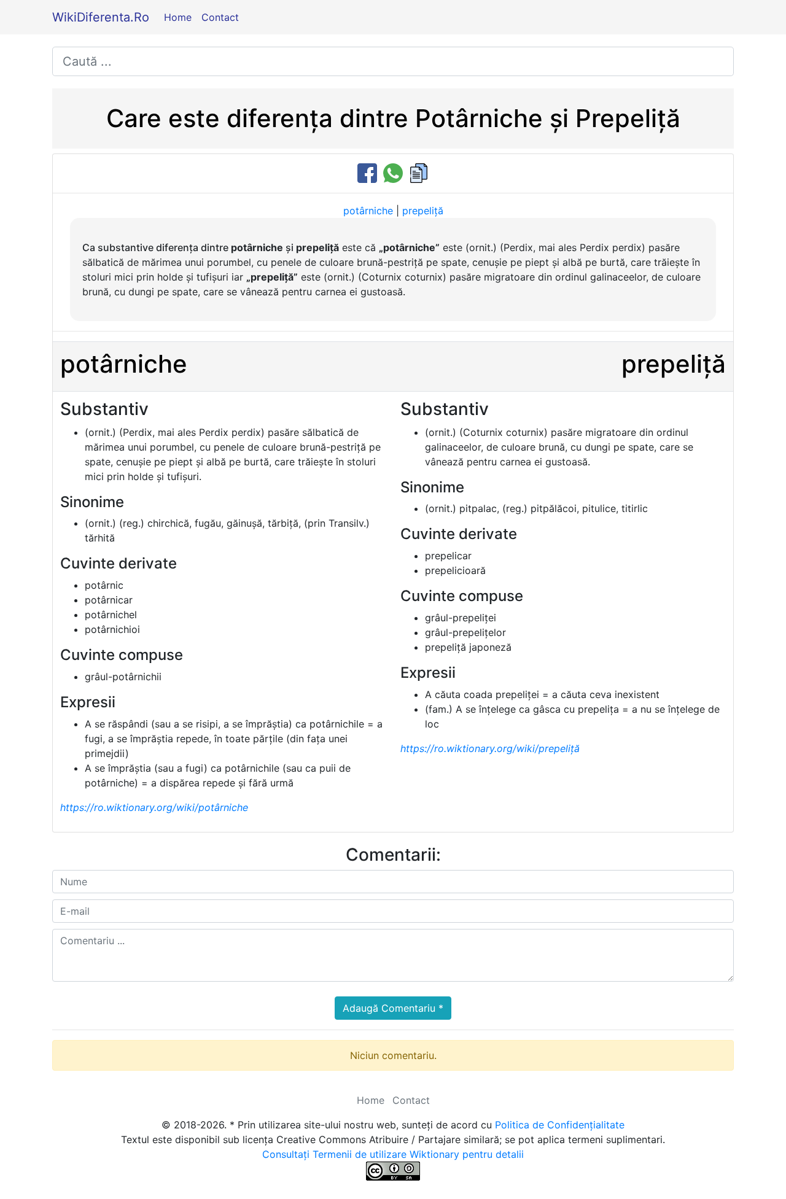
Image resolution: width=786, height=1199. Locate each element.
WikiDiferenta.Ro (100, 17)
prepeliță (422, 210)
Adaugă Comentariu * (393, 1008)
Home (178, 17)
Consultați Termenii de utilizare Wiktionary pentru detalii (393, 1154)
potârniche (368, 210)
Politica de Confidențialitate (560, 1125)
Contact (220, 17)
